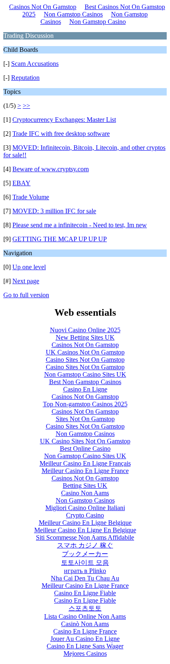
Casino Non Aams (85, 492)
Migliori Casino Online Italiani (85, 507)
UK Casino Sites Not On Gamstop (85, 441)
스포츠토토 (85, 608)
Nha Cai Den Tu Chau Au (85, 578)
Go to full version (26, 294)
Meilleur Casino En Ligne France (85, 470)
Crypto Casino (85, 515)
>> (26, 105)
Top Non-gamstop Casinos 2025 (85, 404)
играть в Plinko (85, 570)
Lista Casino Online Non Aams (85, 616)
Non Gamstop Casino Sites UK (85, 374)
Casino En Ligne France (85, 631)
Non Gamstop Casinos (73, 14)
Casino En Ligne (85, 389)
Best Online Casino (85, 448)
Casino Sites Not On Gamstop (85, 359)
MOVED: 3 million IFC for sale (54, 210)
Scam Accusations (35, 63)
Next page (25, 280)
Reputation (25, 77)
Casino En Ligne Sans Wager (85, 646)
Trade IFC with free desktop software (61, 133)
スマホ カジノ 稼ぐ (85, 545)
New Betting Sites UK (85, 337)
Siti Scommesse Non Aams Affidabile (85, 537)
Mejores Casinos (85, 653)
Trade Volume (30, 196)
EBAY (21, 182)
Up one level (29, 266)
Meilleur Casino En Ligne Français (85, 463)
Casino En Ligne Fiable (85, 592)
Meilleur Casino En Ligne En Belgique (85, 530)
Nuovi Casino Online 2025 (85, 329)
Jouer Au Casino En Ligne (85, 638)
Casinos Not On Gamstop (42, 6)
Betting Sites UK (85, 485)
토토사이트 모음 (85, 562)
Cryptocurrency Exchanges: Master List (64, 119)
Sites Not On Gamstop (85, 418)
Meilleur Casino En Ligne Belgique (85, 522)
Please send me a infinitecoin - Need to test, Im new (79, 224)
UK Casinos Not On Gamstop (85, 352)
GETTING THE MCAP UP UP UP (59, 238)
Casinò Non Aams (85, 623)
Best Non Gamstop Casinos (85, 381)
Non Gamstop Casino (97, 21)
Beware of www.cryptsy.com (50, 168)
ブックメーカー (85, 553)
